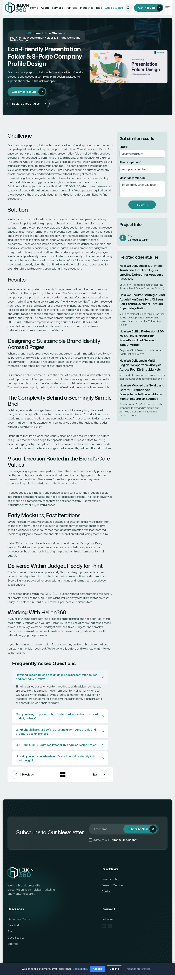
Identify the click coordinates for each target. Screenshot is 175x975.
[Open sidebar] (167, 8)
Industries (86, 8)
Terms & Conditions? (124, 840)
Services (57, 8)
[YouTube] (104, 926)
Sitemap (13, 944)
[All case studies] (62, 774)
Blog (99, 8)
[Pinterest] (110, 926)
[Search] (128, 7)
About (45, 8)
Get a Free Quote (19, 919)
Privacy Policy (110, 879)
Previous (28, 774)
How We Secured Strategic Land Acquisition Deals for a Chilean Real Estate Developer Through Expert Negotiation (142, 301)
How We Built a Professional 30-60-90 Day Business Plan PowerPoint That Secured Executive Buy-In (141, 338)
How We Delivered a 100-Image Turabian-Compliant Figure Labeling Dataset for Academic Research (141, 272)
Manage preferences (138, 969)
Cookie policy (80, 969)
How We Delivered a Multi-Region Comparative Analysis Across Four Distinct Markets (140, 365)
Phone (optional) (130, 162)
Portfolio (71, 8)
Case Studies (114, 8)
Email (123, 147)
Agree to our (115, 840)
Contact (107, 891)
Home (34, 8)
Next (95, 774)
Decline (114, 969)
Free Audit (14, 925)
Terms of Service (112, 885)
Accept (97, 969)
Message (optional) (132, 178)
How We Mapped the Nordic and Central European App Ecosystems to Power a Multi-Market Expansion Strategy (141, 392)
